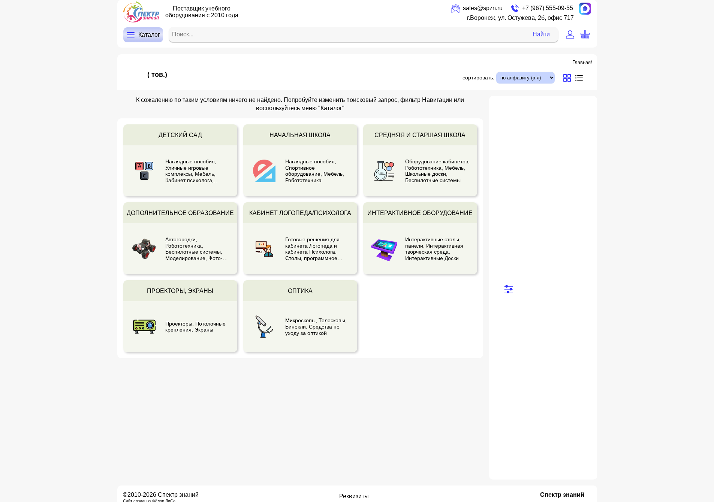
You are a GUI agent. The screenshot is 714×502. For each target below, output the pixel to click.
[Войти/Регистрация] (570, 34)
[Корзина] (585, 34)
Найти (541, 34)
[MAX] (585, 9)
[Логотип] (141, 12)
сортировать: (478, 78)
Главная (581, 62)
